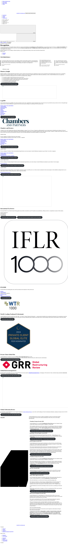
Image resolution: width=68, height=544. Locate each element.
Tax (1, 115)
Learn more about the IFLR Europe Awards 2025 (40, 454)
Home (1, 42)
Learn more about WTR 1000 (7, 319)
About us (4, 23)
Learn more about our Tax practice (8, 217)
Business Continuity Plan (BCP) (8, 531)
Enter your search (3, 41)
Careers (4, 16)
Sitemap (4, 538)
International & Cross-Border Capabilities (7, 155)
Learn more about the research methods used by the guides (29, 217)
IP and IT (2, 112)
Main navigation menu (6, 1)
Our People (4, 15)
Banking (1, 291)
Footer (4, 4)
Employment (2, 108)
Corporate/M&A (3, 106)
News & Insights (5, 19)
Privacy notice (5, 539)
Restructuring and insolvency (5, 296)
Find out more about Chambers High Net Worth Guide (12, 165)
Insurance (2, 110)
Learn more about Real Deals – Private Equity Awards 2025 (42, 438)
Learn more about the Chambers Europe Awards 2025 (41, 466)
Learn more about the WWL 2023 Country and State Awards (43, 491)
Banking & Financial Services (5, 172)
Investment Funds (3, 111)
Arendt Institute (5, 22)
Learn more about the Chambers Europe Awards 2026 (41, 430)
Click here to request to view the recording (39, 516)
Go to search (5, 2)
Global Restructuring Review (34, 372)
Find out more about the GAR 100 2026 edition (11, 414)
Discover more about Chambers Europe (9, 146)
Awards (4, 54)
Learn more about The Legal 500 (8, 117)
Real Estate (2, 114)
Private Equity (2, 113)
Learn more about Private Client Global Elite (10, 359)
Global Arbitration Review (27, 411)
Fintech (1, 109)
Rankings (4, 53)
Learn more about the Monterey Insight (9, 84)
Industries (4, 21)
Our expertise (5, 20)
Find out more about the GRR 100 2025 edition (11, 375)
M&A (1, 295)
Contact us (4, 530)
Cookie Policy (5, 540)
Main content (5, 3)
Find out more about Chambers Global (9, 157)
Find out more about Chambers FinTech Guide (11, 174)
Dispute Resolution (3, 107)
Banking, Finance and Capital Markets (6, 105)
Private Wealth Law (3, 163)
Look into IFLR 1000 (6, 298)
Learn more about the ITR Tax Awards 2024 (39, 473)
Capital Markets (3, 292)
